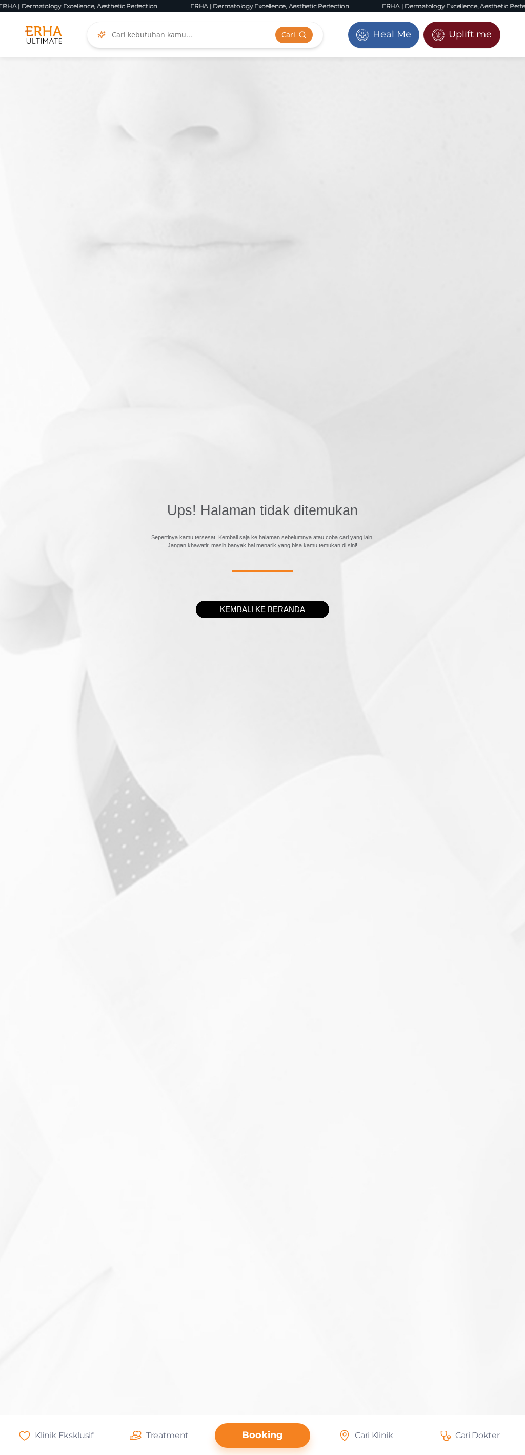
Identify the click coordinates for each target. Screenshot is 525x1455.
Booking (262, 1435)
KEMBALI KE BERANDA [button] (262, 609)
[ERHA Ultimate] (43, 35)
